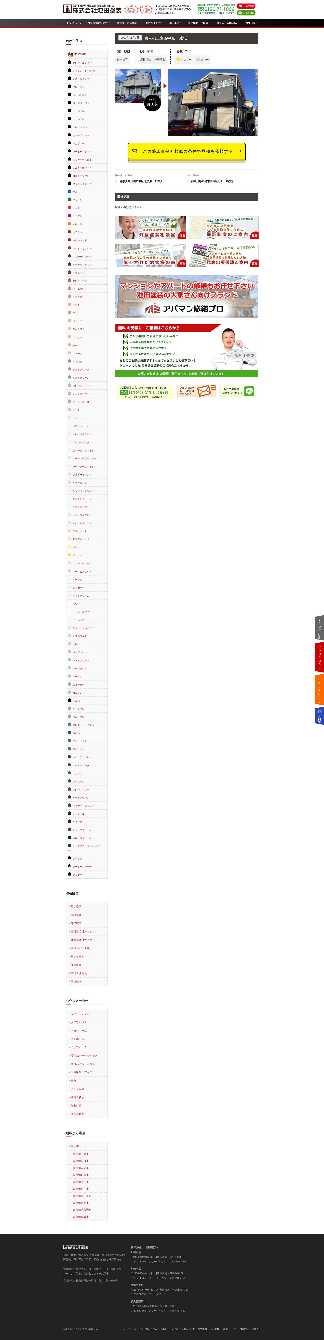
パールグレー (80, 111)
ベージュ (77, 579)
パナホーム (77, 1039)
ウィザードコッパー (83, 805)
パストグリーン (81, 660)
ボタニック (79, 781)
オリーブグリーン (82, 830)
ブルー (76, 192)
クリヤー (77, 874)
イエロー (77, 555)
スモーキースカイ (82, 159)
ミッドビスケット (82, 393)
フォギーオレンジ (82, 474)
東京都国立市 (81, 1168)
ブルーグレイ (80, 716)
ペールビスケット (82, 571)
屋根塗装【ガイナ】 (83, 931)
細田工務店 (77, 1097)
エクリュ (77, 418)
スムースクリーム (82, 563)
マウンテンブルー (82, 757)
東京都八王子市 (82, 1196)
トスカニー (79, 296)
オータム (77, 676)
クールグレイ (80, 668)
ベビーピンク (80, 482)
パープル (77, 216)
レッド (76, 208)
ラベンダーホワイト (83, 466)
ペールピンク (80, 95)
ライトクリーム (81, 595)
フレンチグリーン (82, 385)
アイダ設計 (77, 1089)
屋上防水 (76, 981)
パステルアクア (81, 506)
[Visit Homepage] (92, 9)
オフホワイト (80, 636)
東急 (73, 1080)
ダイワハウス (79, 1022)
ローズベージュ (81, 103)
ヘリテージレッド (82, 256)
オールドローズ (81, 401)
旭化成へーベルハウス (84, 1055)
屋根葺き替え (79, 973)
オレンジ (77, 224)
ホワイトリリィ (81, 426)
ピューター (79, 684)
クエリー (77, 337)
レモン (76, 547)
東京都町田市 (81, 1175)
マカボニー (79, 143)
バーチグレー (80, 708)
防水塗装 (76, 906)
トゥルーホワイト (82, 612)
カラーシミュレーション (319, 689)
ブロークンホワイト (83, 450)
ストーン (77, 353)
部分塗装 (76, 965)
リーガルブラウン (82, 264)
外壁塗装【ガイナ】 (83, 940)
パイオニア (79, 821)
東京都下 (76, 1146)
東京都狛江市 (81, 1189)
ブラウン (77, 232)
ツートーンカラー (82, 866)
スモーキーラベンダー (84, 458)
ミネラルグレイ (81, 78)
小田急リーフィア (81, 1072)
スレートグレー (81, 789)
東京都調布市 (81, 1203)
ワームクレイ (80, 288)
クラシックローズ (82, 183)
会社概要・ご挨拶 (198, 22)
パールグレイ (80, 119)
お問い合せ (320, 717)
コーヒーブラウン (82, 151)
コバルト (77, 733)
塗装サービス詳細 (127, 22)
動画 (319, 657)
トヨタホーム (79, 1030)
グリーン (77, 199)
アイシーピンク (81, 442)
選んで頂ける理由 (98, 22)
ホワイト (77, 603)
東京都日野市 (81, 1161)
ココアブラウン (81, 175)
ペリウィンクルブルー (84, 490)
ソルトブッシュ (81, 369)
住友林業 (76, 1105)
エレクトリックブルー (84, 724)
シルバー (77, 700)
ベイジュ (77, 361)
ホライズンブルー (82, 515)
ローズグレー (80, 652)
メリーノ (77, 321)
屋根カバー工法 (80, 948)
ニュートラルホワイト (84, 628)
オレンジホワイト (82, 434)
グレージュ (79, 87)
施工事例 (174, 22)
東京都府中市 (81, 1182)
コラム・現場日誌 (227, 22)
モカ (75, 313)
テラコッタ (79, 272)
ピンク (76, 305)
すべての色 (80, 53)
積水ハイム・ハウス (83, 1064)
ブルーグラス (80, 741)
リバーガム (79, 749)
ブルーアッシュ (81, 135)
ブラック (77, 858)
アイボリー (79, 587)
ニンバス (77, 773)
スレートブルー (81, 127)
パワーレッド (80, 240)
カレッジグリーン (82, 838)
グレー (76, 644)
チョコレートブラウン (84, 70)
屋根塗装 (76, 915)
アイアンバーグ (81, 765)
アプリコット (80, 531)
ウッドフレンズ (80, 1014)
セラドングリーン (82, 498)
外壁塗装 (76, 923)
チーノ (76, 345)
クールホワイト (81, 620)
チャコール (79, 813)
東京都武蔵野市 (82, 1210)
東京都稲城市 (81, 1217)
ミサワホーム (79, 1047)
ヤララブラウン (81, 797)
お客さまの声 (153, 22)
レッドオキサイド (82, 248)
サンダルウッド (81, 539)
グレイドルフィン (82, 62)
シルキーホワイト (82, 167)
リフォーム (77, 956)
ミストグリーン (81, 377)
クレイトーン (80, 280)
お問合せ (250, 22)
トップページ (74, 22)
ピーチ (76, 410)
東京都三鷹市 (81, 1154)
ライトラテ (79, 329)
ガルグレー (79, 692)
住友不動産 (77, 1114)
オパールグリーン (82, 523)
